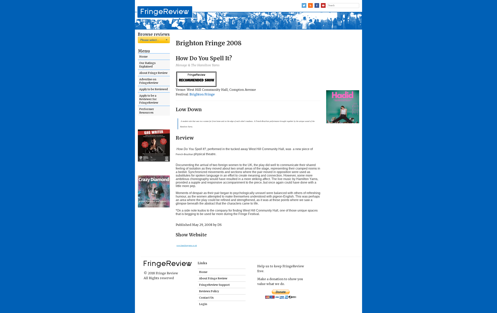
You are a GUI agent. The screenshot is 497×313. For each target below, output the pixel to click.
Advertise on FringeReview (148, 81)
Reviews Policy (209, 291)
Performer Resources (146, 110)
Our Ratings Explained (147, 64)
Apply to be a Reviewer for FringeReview (148, 99)
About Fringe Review (153, 73)
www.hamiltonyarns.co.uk (186, 245)
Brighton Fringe (202, 94)
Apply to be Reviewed (153, 89)
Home (143, 56)
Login (203, 304)
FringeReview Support (214, 285)
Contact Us (206, 297)
